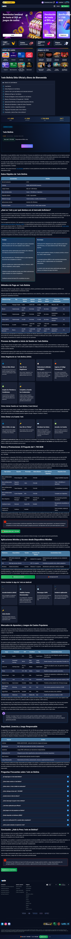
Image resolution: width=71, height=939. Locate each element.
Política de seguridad (20, 892)
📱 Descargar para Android (18, 576)
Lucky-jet (27, 901)
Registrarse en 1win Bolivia (9, 870)
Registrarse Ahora (27, 146)
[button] (37, 35)
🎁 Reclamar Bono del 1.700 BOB (10, 531)
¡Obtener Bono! (44, 936)
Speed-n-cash (28, 903)
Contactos (18, 888)
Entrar (58, 6)
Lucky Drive (61, 2)
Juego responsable (19, 890)
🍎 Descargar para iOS (53, 576)
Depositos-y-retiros (29, 894)
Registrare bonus (12, 35)
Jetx (27, 892)
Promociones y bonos (48, 2)
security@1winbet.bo (5, 890)
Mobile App (28, 890)
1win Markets (19, 168)
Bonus (27, 897)
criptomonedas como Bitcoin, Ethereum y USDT (12, 224)
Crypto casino (65, 226)
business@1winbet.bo (5, 892)
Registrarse (63, 35)
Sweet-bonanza (29, 909)
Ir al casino (49, 35)
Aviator (27, 899)
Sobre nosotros (19, 886)
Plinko (27, 907)
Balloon (27, 905)
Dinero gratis (9, 2)
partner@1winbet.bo (5, 894)
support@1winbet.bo (5, 888)
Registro (66, 6)
